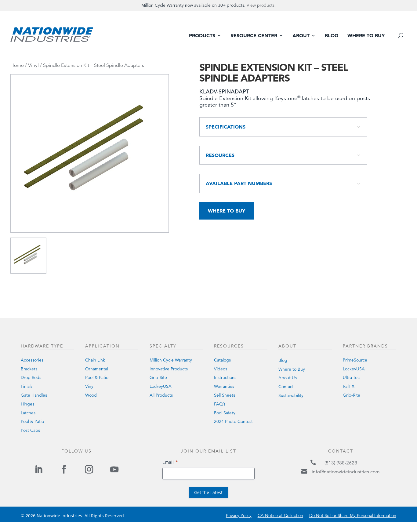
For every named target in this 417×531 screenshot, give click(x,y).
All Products (161, 395)
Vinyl (33, 65)
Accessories (32, 360)
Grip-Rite (158, 377)
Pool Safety (224, 413)
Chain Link (95, 360)
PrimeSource (355, 360)
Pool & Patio (32, 421)
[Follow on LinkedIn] (38, 469)
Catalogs (222, 360)
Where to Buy (366, 35)
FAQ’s (219, 404)
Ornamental (96, 369)
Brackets (29, 369)
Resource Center (253, 35)
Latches (28, 413)
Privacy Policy (239, 515)
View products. (261, 5)
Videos (220, 369)
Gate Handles (34, 395)
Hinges (27, 404)
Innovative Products (169, 369)
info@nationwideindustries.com (346, 472)
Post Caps (30, 430)
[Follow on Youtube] (114, 469)
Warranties (224, 386)
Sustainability (290, 395)
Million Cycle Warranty (171, 360)
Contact (286, 386)
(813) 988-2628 (341, 463)
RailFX (348, 386)
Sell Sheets (224, 395)
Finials (26, 386)
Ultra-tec (351, 377)
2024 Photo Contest (233, 421)
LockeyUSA (161, 386)
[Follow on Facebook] (64, 469)
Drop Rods (31, 377)
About (301, 35)
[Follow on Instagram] (89, 469)
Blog (331, 35)
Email (168, 462)
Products (202, 35)
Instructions (225, 377)
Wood (91, 395)
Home (17, 65)
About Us (287, 377)
